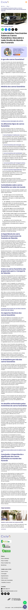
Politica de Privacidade (7, 580)
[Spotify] (5, 593)
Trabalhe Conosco (6, 582)
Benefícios (3, 565)
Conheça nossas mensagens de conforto (12, 121)
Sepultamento (4, 576)
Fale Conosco (4, 578)
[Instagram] (2, 593)
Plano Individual (5, 558)
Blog (8, 6)
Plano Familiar (4, 560)
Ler (25, 529)
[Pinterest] (8, 593)
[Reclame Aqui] (6, 541)
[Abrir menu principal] (26, 2)
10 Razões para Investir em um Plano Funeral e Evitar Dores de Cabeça (13, 309)
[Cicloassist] (5, 2)
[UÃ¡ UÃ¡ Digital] (14, 599)
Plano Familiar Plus (5, 563)
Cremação (4, 573)
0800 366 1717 (6, 589)
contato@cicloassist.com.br (10, 591)
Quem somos (4, 571)
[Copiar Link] (16, 29)
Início (3, 6)
